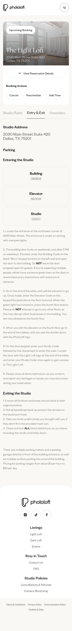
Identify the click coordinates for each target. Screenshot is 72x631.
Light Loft (36, 533)
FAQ (36, 568)
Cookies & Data (36, 609)
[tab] (12, 115)
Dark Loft (36, 540)
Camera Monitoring (36, 590)
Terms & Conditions (16, 604)
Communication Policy (55, 604)
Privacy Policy (35, 604)
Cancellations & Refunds (36, 584)
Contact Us (36, 562)
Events (36, 546)
